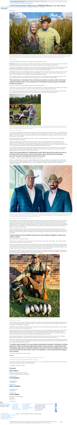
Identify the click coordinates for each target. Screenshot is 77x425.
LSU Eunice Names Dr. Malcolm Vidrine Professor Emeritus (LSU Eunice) (23, 359)
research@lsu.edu (38, 410)
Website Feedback (5, 413)
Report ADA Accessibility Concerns (8, 415)
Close (47, 5)
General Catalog (26, 406)
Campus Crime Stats (16, 409)
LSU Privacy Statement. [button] (46, 422)
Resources (15, 6)
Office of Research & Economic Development (22, 3)
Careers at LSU (15, 405)
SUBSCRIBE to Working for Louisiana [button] (17, 365)
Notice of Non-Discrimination (7, 417)
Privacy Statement (5, 418)
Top (1, 402)
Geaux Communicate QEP (28, 407)
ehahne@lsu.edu (12, 376)
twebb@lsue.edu (12, 401)
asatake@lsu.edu (12, 392)
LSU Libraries (25, 409)
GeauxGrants (42, 6)
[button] (56, 404)
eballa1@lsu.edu (12, 384)
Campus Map (15, 406)
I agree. (61, 421)
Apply (17, 5)
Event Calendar (26, 405)
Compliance (30, 6)
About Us (3, 6)
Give (24, 5)
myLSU (12, 5)
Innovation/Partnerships (22, 6)
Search (28, 5)
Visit (21, 5)
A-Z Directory (15, 404)
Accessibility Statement (6, 416)
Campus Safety (15, 407)
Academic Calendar (26, 404)
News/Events (36, 6)
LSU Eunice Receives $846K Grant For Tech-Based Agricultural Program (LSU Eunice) (26, 357)
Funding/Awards (8, 6)
